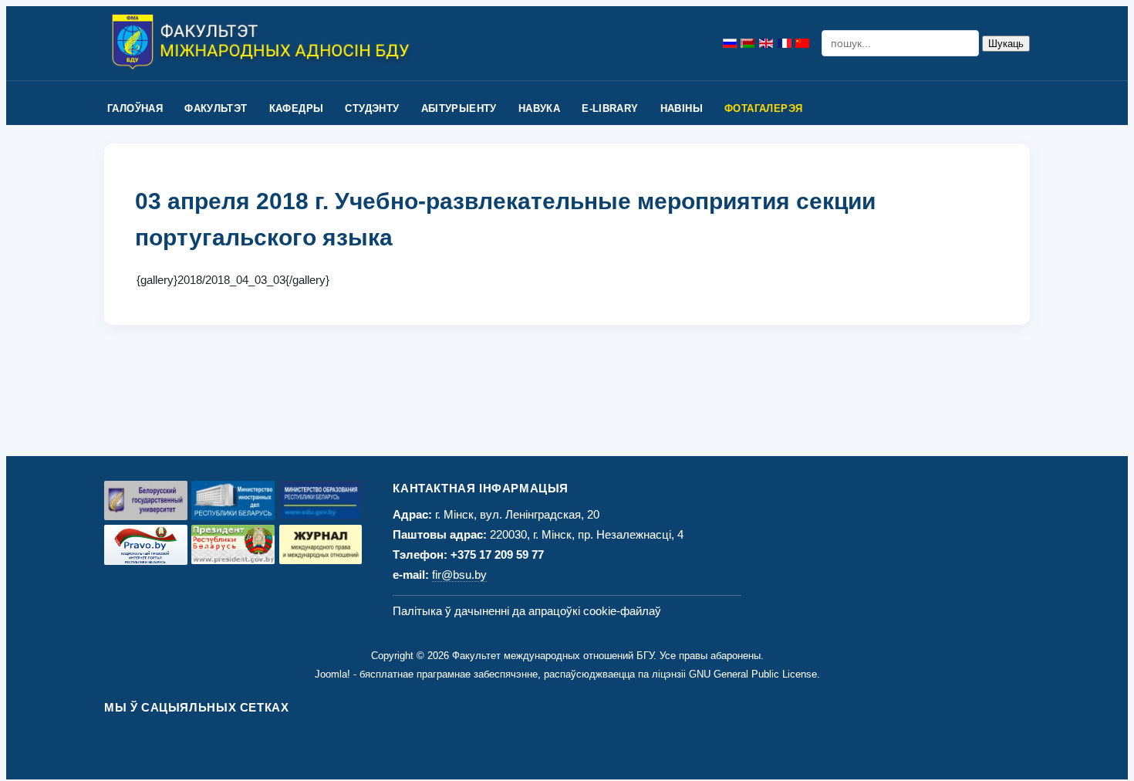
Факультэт (216, 108)
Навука (539, 108)
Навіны (681, 108)
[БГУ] (145, 500)
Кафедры (296, 108)
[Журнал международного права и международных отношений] (321, 544)
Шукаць (1006, 43)
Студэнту (372, 108)
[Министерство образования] (321, 500)
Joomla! (332, 674)
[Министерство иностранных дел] (233, 500)
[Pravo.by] (145, 545)
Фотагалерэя (763, 108)
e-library (610, 108)
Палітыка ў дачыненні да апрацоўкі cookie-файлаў (527, 610)
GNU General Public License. (754, 674)
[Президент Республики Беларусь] (233, 544)
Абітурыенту (459, 108)
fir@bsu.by (459, 574)
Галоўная (135, 108)
